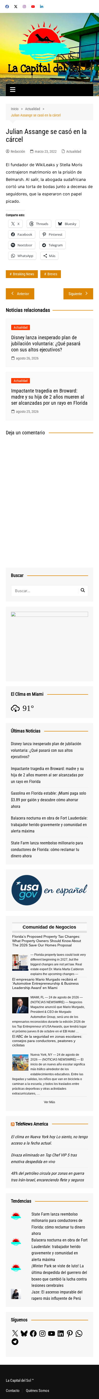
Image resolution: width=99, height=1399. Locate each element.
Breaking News (23, 274)
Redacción (18, 151)
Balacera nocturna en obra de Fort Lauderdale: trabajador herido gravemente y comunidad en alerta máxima (49, 824)
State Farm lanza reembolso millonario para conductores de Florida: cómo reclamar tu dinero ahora (47, 849)
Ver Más (49, 1102)
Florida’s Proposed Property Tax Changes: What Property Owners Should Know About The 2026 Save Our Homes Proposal (46, 940)
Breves (52, 274)
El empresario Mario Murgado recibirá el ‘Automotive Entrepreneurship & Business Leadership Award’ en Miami (45, 983)
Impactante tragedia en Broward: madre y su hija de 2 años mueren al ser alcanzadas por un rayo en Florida (49, 397)
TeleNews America (31, 1124)
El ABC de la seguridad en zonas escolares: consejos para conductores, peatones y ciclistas (47, 1040)
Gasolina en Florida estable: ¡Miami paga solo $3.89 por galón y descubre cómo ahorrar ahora (48, 800)
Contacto (13, 1391)
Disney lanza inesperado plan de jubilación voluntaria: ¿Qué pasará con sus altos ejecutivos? (45, 343)
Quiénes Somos (37, 1391)
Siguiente (75, 294)
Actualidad (73, 151)
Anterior (23, 294)
